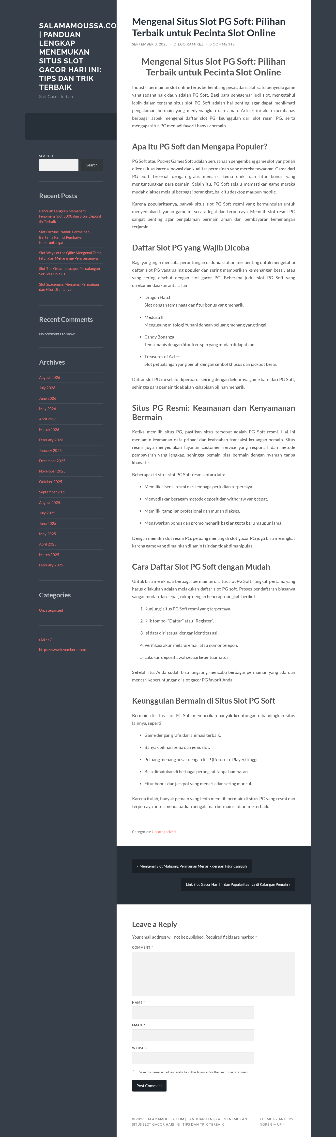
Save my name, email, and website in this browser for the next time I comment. (194, 1072)
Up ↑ (281, 1124)
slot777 (45, 639)
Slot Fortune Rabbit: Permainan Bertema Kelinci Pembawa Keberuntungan (64, 237)
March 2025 (49, 554)
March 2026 (49, 429)
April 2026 (48, 419)
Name (138, 1002)
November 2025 (52, 471)
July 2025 (47, 513)
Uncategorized (51, 610)
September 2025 (52, 492)
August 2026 (49, 377)
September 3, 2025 (150, 44)
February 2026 (51, 440)
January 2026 (50, 450)
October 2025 (50, 481)
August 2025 (49, 502)
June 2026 (47, 398)
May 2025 (47, 534)
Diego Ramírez (189, 44)
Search (46, 156)
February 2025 (51, 565)
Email (138, 1025)
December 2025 (52, 460)
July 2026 (47, 387)
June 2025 (47, 523)
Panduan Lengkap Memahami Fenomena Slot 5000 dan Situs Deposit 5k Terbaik (70, 216)
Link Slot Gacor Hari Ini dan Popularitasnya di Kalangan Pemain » (238, 884)
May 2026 (47, 408)
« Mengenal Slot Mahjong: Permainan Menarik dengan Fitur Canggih (192, 866)
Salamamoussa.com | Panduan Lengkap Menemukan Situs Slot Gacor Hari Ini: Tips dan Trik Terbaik (81, 56)
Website (139, 1048)
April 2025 (48, 544)
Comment (142, 947)
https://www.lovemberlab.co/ (62, 649)
